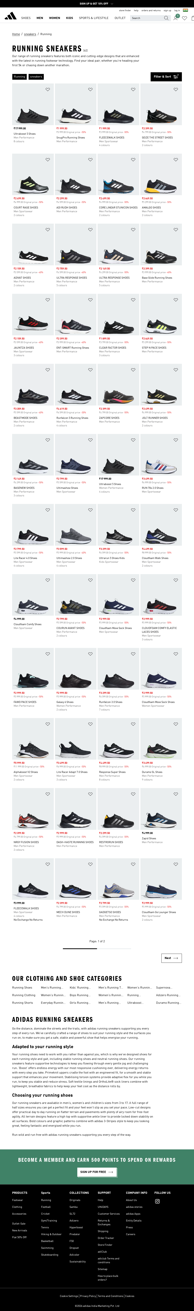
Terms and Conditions (110, 1296)
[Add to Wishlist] (48, 90)
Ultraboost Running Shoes (137, 1003)
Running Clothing (23, 995)
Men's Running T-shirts (110, 988)
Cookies (129, 1296)
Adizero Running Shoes (167, 996)
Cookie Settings (69, 1296)
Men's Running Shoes (51, 988)
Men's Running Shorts (109, 1003)
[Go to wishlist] (184, 18)
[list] (81, 77)
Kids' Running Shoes (79, 988)
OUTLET (120, 18)
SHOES (26, 18)
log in (177, 10)
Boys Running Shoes (79, 996)
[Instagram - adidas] (168, 1202)
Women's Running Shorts (139, 988)
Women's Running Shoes (53, 996)
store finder (125, 10)
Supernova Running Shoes (166, 988)
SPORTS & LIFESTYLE (94, 18)
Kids (69, 18)
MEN (40, 18)
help (136, 10)
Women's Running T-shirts (111, 996)
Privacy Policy (88, 1296)
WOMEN (54, 18)
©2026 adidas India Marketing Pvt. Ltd (97, 1306)
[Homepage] (11, 16)
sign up (167, 10)
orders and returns (151, 10)
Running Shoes (22, 987)
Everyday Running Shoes (53, 1003)
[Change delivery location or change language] (185, 11)
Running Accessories (135, 996)
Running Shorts (22, 1002)
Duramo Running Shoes (167, 1003)
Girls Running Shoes (79, 1003)
